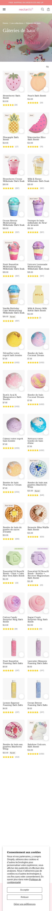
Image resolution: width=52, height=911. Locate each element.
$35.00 (5, 184)
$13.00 (5, 101)
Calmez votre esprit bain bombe (13, 440)
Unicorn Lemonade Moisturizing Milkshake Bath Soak (38, 266)
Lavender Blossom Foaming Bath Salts (37, 662)
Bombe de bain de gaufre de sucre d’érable (12, 529)
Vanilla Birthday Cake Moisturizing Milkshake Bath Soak (13, 310)
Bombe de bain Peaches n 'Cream (12, 484)
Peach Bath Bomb (36, 96)
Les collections (17, 23)
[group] (26, 2)
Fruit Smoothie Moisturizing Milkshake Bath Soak (13, 266)
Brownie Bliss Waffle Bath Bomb (38, 528)
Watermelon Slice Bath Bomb (36, 138)
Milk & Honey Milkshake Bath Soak (38, 180)
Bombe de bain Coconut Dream (35, 354)
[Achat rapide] (21, 214)
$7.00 (5, 359)
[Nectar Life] (26, 9)
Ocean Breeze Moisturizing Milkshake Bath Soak (13, 223)
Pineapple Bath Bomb (11, 138)
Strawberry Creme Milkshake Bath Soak (13, 180)
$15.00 (33, 491)
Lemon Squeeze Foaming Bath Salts (13, 704)
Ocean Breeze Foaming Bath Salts (37, 704)
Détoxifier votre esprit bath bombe (12, 354)
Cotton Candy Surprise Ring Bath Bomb (13, 619)
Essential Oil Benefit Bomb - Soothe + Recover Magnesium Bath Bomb (38, 574)
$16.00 (30, 750)
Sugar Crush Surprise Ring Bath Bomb (37, 619)
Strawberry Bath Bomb (11, 97)
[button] (42, 9)
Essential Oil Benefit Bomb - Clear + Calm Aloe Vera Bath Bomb (13, 573)
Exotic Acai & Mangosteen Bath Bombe (12, 397)
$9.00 (5, 667)
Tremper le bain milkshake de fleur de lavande (37, 223)
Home (5, 23)
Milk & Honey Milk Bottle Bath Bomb (37, 309)
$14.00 (30, 99)
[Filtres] (47, 67)
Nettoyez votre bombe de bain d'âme (35, 441)
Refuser (25, 897)
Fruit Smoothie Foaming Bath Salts (13, 662)
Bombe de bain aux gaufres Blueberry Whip (37, 485)
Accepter (24, 890)
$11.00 (5, 579)
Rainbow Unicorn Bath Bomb (36, 745)
